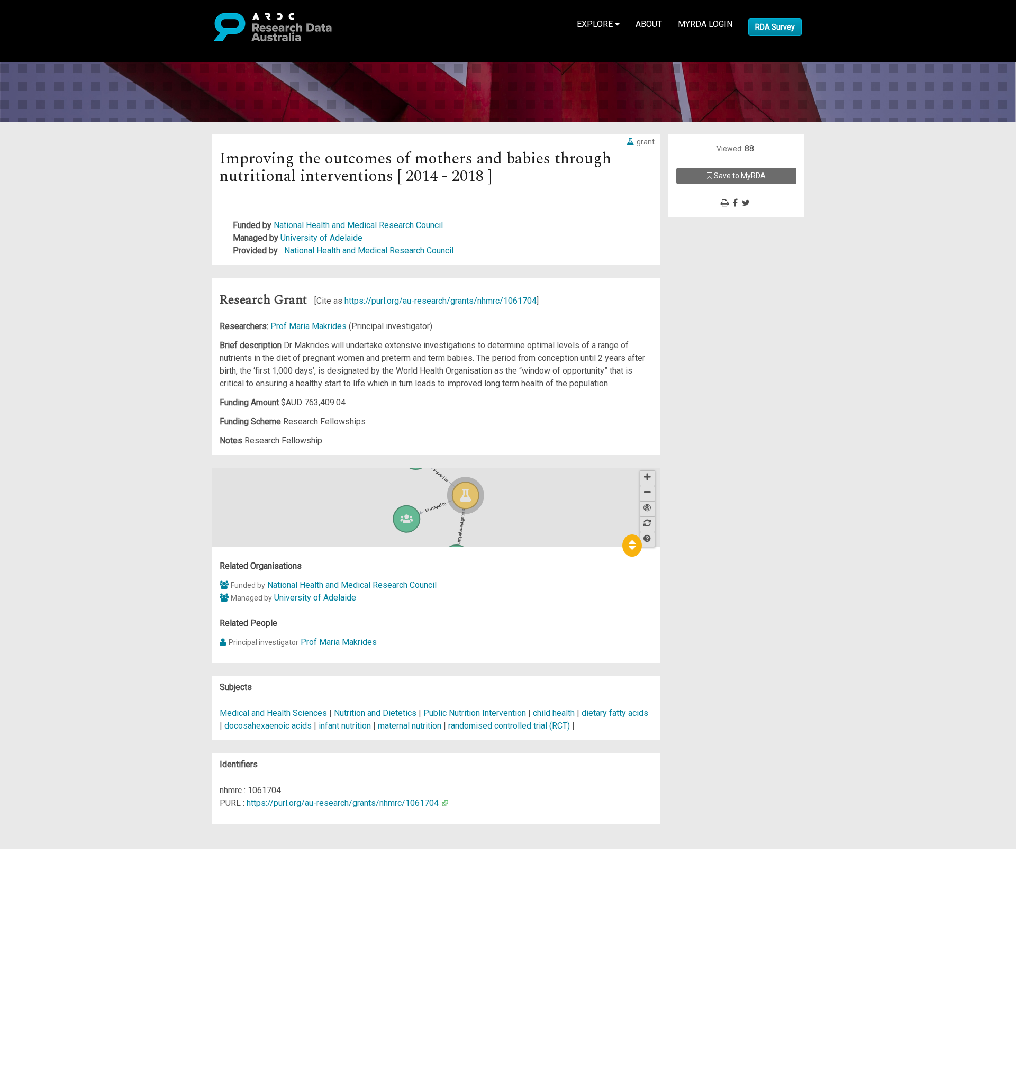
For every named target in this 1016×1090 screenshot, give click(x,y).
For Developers (61, 906)
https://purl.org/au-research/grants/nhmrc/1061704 (440, 301)
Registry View (59, 931)
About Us (50, 855)
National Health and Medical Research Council (358, 225)
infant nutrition (345, 726)
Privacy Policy (59, 963)
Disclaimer (52, 893)
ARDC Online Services (74, 919)
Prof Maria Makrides (309, 326)
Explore (596, 24)
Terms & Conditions (69, 951)
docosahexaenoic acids (268, 726)
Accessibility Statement (77, 976)
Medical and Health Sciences (274, 713)
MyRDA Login (705, 24)
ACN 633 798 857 (33, 995)
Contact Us (53, 881)
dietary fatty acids (615, 713)
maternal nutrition (409, 726)
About (649, 24)
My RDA (48, 868)
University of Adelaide (321, 238)
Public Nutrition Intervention (475, 713)
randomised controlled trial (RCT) (509, 726)
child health (554, 713)
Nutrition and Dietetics (376, 713)
